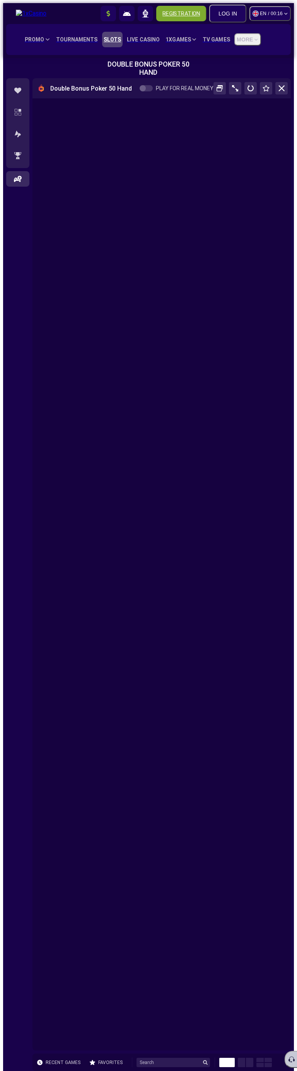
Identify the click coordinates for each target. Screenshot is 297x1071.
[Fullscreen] (235, 88)
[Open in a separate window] (219, 88)
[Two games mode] (245, 1062)
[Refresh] (250, 88)
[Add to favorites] (266, 88)
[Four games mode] (264, 1062)
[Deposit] (108, 13)
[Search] (205, 1062)
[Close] (281, 88)
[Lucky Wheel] (145, 13)
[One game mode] (227, 1062)
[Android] (127, 13)
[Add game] (17, 179)
